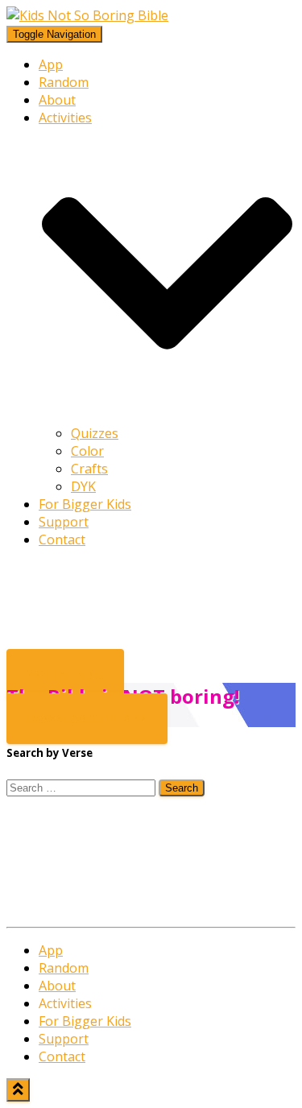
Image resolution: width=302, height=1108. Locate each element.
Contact (62, 539)
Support (64, 522)
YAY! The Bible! (65, 674)
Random (64, 82)
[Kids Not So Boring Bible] (87, 15)
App (51, 64)
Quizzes (94, 433)
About (57, 100)
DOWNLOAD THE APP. (87, 718)
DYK (83, 486)
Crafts (89, 469)
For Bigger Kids (85, 504)
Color (87, 451)
